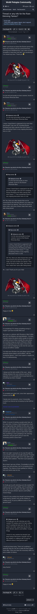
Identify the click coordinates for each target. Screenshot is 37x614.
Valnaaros (5, 85)
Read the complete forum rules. (12, 24)
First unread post (12, 32)
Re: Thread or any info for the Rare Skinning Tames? (17, 90)
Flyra (8, 35)
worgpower (8, 411)
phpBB (13, 608)
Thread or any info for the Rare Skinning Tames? (16, 15)
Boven (9, 318)
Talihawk (9, 475)
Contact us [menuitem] (29, 605)
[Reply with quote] (29, 37)
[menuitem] (7, 6)
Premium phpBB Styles (24, 610)
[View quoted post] (18, 115)
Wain (8, 382)
